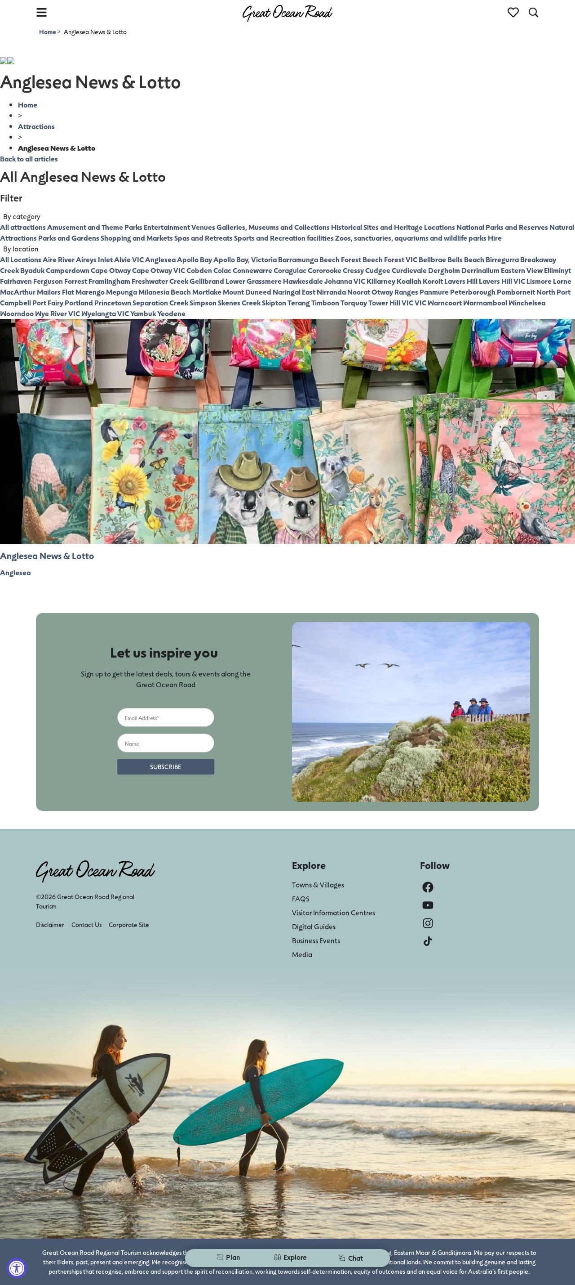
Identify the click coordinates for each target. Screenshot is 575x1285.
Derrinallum (480, 270)
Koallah (409, 281)
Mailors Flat (55, 292)
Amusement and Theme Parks (94, 227)
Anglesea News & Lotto (47, 555)
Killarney (381, 281)
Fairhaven (16, 281)
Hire (495, 238)
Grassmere (264, 281)
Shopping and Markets (137, 238)
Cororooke (324, 270)
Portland (79, 302)
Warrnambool (485, 302)
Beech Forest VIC (390, 259)
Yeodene (171, 313)
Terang (299, 302)
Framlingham (109, 281)
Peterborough (472, 292)
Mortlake (206, 292)
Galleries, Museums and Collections (273, 227)
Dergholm (444, 270)
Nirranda (331, 292)
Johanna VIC (344, 281)
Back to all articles (29, 158)
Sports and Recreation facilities (284, 238)
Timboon (325, 302)
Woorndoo (17, 313)
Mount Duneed (247, 292)
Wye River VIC (57, 313)
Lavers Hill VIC (502, 281)
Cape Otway (111, 270)
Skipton (274, 302)
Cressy (353, 270)
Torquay (354, 302)
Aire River (59, 259)
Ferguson (48, 281)
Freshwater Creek (160, 281)
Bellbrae (432, 259)
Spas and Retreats (203, 238)
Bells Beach (465, 259)
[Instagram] (428, 923)
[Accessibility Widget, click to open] (17, 1268)
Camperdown (67, 270)
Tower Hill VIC (390, 302)
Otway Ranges (395, 292)
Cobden (199, 270)
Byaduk (32, 270)
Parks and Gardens (68, 238)
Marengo (90, 292)
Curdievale (409, 270)
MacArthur (17, 292)
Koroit (433, 281)
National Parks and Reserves (502, 227)
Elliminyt (557, 270)
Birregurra (502, 259)
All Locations (20, 259)
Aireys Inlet (94, 259)
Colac (222, 270)
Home (48, 31)
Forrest (75, 281)
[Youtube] (428, 905)
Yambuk (143, 313)
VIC (420, 302)
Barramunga (298, 259)
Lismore (539, 281)
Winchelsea (527, 302)
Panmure (434, 292)
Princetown (112, 302)
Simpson (203, 302)
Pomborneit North (526, 292)
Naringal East (294, 292)
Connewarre (252, 270)
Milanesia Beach (164, 292)
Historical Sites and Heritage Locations (393, 227)
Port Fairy (47, 302)
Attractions (36, 126)
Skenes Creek (239, 302)
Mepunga (121, 292)
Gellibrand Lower (217, 281)
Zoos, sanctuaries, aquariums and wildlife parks (411, 238)
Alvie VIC (129, 259)
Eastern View (522, 270)
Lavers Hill (461, 281)
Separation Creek (160, 302)
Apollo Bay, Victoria (245, 259)
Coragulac (290, 270)
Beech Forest (340, 259)
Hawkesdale (303, 281)
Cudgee (377, 270)
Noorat (358, 292)
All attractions (23, 227)
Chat (355, 1258)
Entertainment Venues (179, 227)
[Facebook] (428, 887)
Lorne (562, 281)
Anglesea (160, 259)
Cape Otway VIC (158, 270)
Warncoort (445, 302)
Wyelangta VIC (105, 313)
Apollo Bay (194, 259)
